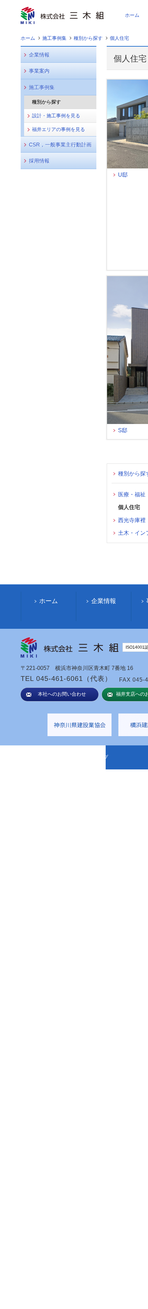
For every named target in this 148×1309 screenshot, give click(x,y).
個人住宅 (129, 507)
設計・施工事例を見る (56, 115)
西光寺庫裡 (132, 520)
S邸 (122, 430)
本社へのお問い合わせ (62, 694)
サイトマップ (93, 757)
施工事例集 (42, 87)
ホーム (132, 15)
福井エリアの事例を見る (58, 129)
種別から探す (46, 102)
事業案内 (39, 71)
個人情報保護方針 (46, 757)
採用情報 (39, 161)
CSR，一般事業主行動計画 (60, 145)
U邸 (123, 175)
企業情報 (39, 55)
